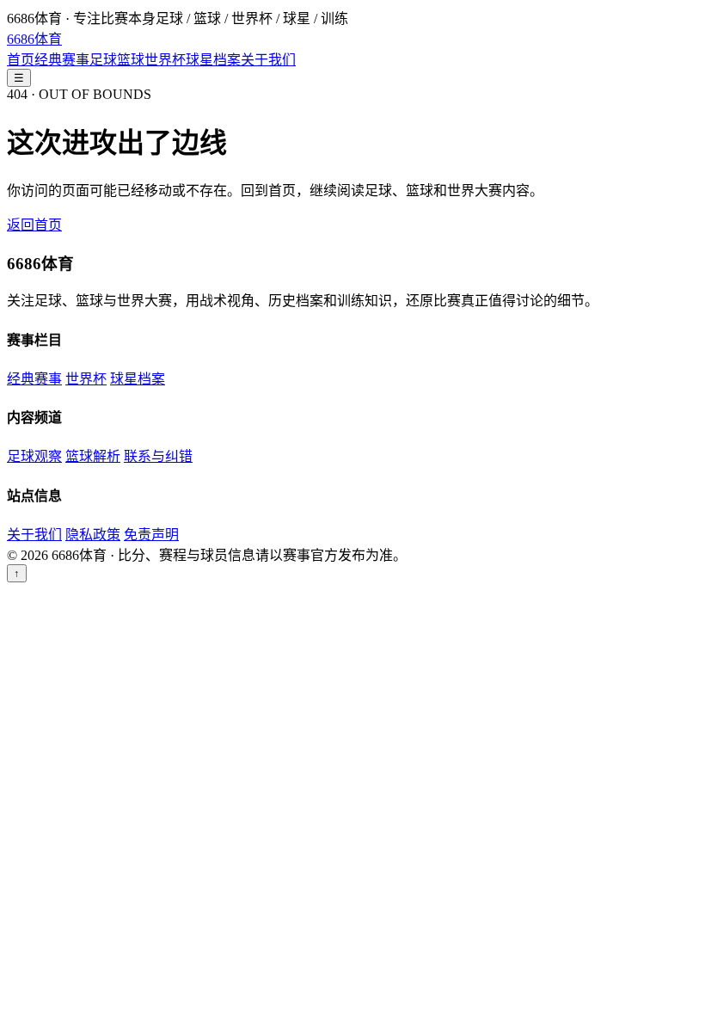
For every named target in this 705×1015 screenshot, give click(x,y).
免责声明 (151, 534)
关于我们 (268, 59)
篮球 (130, 59)
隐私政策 (92, 534)
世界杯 (165, 59)
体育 (34, 39)
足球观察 (34, 456)
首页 (20, 59)
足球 (103, 59)
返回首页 (34, 225)
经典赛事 (61, 59)
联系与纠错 (158, 456)
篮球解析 (92, 456)
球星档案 (213, 59)
